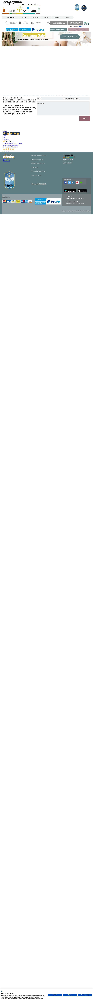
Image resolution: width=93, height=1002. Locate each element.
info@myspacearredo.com (74, 198)
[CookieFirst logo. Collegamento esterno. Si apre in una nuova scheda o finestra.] (2, 991)
